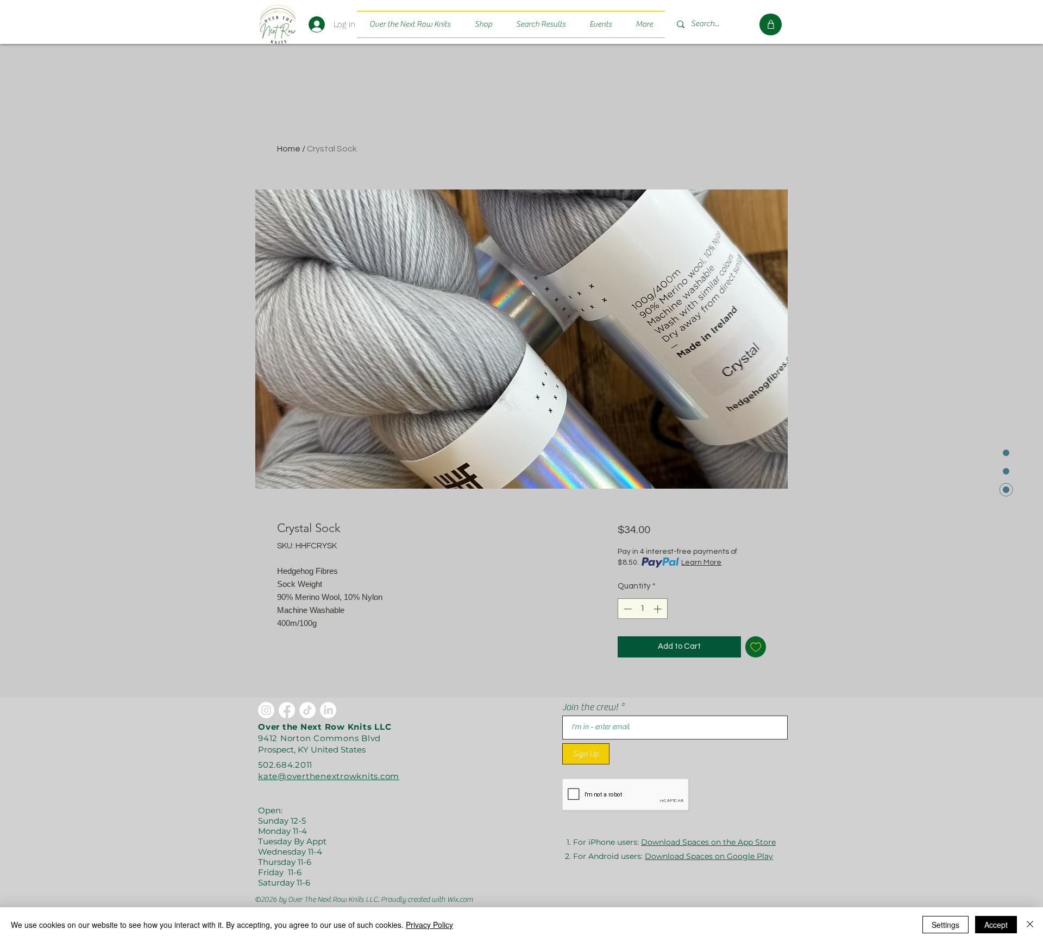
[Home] (277, 24)
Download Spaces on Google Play (709, 856)
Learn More (701, 562)
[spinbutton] (642, 609)
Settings (945, 924)
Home (288, 148)
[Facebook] (287, 710)
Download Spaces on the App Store (708, 842)
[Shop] (770, 24)
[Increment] (658, 609)
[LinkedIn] (328, 710)
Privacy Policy (429, 924)
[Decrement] (626, 609)
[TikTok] (307, 710)
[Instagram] (266, 710)
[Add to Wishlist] (755, 646)
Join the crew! (590, 707)
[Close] (1029, 924)
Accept (996, 924)
